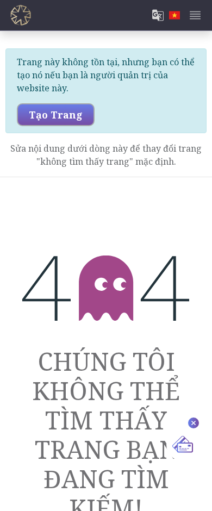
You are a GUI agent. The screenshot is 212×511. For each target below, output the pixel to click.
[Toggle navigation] (195, 15)
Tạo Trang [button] (56, 114)
